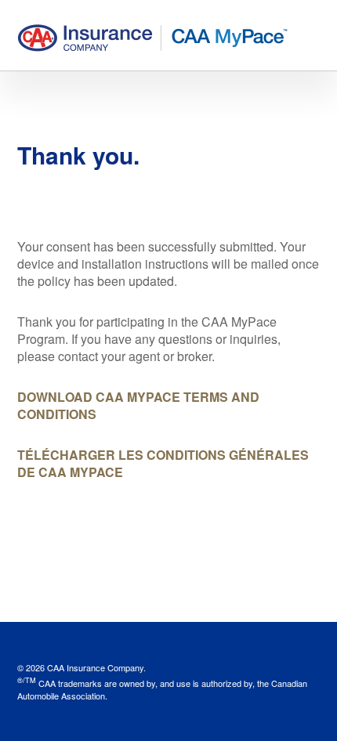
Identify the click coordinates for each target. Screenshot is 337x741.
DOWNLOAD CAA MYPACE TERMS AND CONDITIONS (138, 405)
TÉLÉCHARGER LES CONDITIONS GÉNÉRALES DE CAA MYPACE (163, 463)
